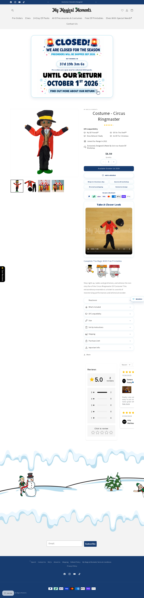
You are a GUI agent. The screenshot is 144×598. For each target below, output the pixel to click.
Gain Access (89, 307)
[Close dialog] (103, 277)
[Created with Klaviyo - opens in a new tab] (72, 321)
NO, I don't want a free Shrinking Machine (88, 314)
